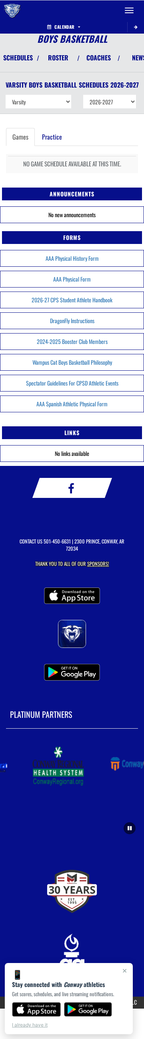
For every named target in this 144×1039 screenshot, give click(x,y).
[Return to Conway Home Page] (12, 10)
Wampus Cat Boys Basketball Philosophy (72, 362)
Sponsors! (98, 563)
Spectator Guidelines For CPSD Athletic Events (72, 383)
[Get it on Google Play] (88, 1009)
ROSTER (58, 58)
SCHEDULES (18, 58)
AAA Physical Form (72, 279)
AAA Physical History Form (72, 258)
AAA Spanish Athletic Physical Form (72, 404)
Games (20, 137)
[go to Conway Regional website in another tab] (56, 767)
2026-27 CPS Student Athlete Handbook (72, 300)
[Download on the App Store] (36, 1009)
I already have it (30, 1025)
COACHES (98, 58)
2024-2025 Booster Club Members (72, 341)
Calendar (64, 27)
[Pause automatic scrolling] (130, 828)
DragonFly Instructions (72, 320)
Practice (52, 137)
